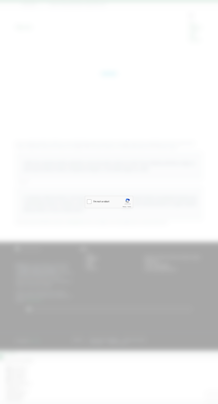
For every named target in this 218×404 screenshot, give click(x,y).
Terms (129, 206)
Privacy (124, 206)
